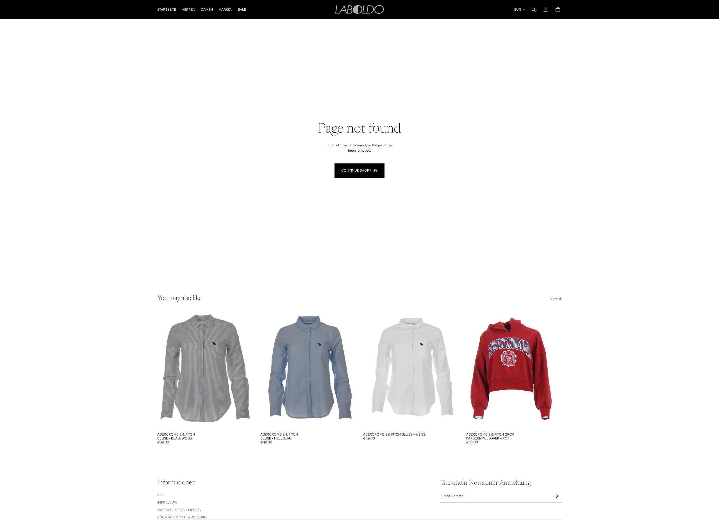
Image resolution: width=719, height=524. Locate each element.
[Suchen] (533, 9)
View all (556, 299)
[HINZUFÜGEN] (450, 421)
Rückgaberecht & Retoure (181, 517)
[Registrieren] (556, 496)
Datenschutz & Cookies (179, 509)
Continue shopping (359, 170)
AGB (161, 495)
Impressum (167, 502)
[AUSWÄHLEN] (244, 421)
